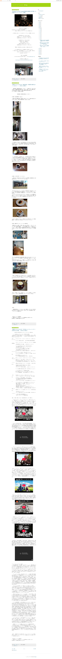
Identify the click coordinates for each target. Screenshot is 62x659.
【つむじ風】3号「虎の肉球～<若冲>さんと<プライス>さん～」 (44, 61)
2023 (39, 23)
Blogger (35, 656)
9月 (40, 32)
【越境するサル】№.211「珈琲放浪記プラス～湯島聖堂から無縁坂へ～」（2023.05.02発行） (44, 64)
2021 (39, 25)
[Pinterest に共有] (24, 78)
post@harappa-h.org (32, 56)
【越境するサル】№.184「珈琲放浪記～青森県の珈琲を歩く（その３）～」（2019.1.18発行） (44, 43)
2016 (39, 50)
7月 (40, 34)
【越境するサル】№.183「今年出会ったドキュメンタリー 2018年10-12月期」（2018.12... (44, 46)
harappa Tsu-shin (41, 14)
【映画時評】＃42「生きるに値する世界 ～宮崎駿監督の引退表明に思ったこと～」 (44, 59)
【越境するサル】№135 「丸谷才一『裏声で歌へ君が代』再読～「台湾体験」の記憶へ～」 (44, 67)
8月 (40, 33)
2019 (39, 27)
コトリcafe (40, 15)
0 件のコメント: (18, 78)
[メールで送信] (21, 78)
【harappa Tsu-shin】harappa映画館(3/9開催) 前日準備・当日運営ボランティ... (44, 41)
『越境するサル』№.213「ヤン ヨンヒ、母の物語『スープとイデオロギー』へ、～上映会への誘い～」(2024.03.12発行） (43, 70)
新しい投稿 (13, 648)
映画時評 (40, 17)
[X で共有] (22, 78)
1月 (40, 39)
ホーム (24, 648)
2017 (39, 49)
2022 (39, 24)
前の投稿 (34, 648)
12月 (40, 28)
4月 (40, 35)
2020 (39, 26)
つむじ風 (40, 16)
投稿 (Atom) (15, 650)
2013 (39, 54)
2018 (39, 48)
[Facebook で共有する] (23, 78)
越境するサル (15, 324)
